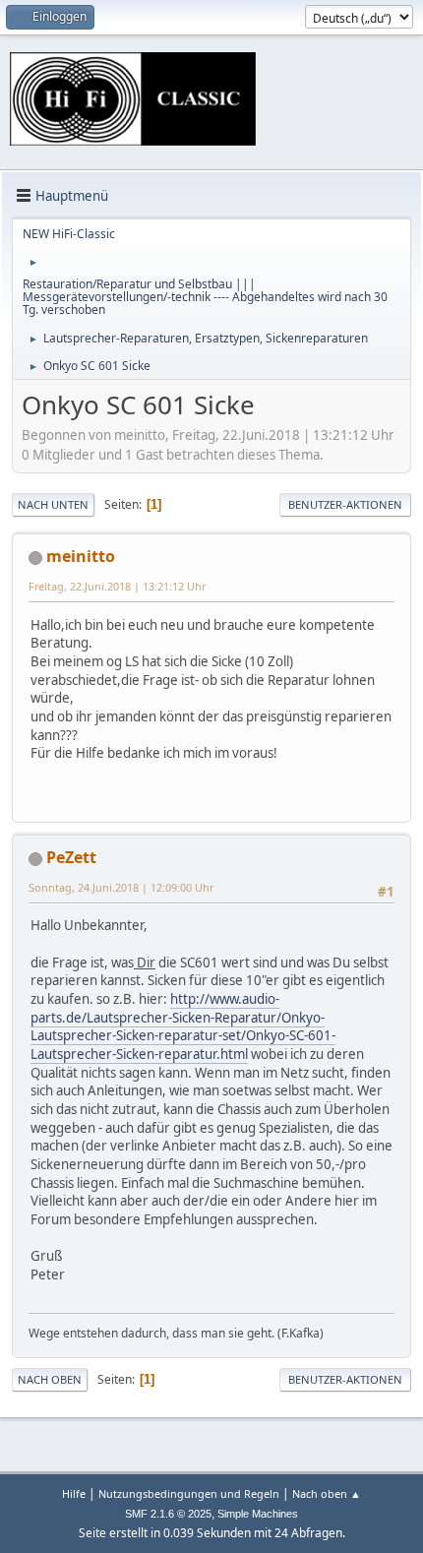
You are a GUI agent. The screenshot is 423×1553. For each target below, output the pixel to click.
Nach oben (50, 1379)
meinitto (80, 556)
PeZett (71, 857)
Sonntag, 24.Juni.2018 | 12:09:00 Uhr (121, 887)
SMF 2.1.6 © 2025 (168, 1514)
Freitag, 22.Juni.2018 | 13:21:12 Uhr (117, 586)
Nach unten (53, 504)
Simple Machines (257, 1514)
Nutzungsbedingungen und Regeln (188, 1493)
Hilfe (74, 1493)
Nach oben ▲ (326, 1493)
